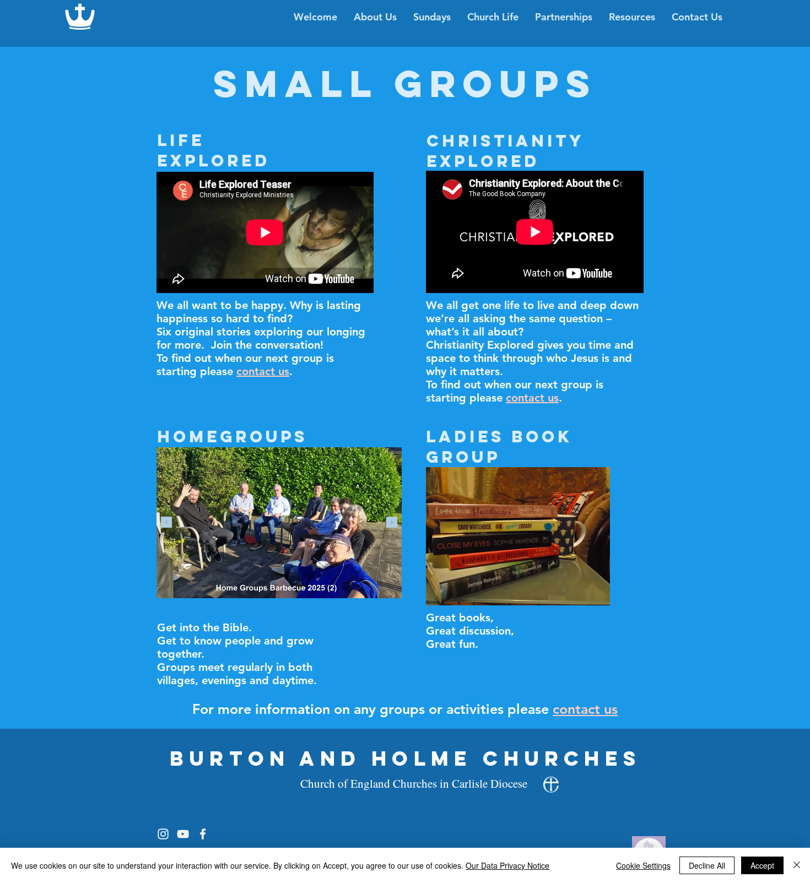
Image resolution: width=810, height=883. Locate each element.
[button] (493, 17)
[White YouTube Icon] (183, 834)
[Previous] (166, 523)
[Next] (391, 523)
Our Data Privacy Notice (507, 865)
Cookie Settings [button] (643, 865)
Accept (762, 865)
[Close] (796, 865)
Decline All (707, 865)
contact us (585, 709)
